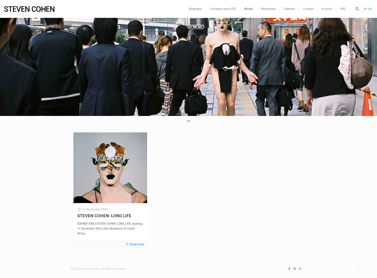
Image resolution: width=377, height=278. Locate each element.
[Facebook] (289, 269)
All (188, 121)
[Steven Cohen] (29, 9)
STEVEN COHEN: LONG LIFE (104, 215)
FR (365, 8)
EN (370, 8)
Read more (137, 244)
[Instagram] (295, 269)
